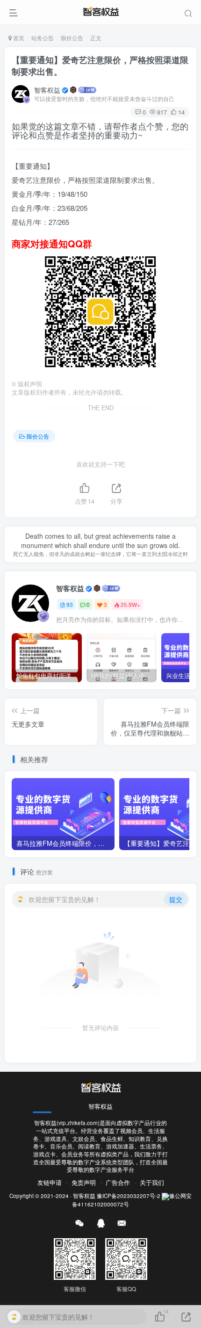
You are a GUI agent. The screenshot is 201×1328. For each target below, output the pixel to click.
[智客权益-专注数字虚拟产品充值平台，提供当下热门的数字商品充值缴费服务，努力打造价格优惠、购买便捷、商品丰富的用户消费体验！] (100, 1087)
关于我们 (152, 1182)
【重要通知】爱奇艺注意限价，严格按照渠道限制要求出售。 (100, 66)
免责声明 (84, 1182)
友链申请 (49, 1182)
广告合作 (118, 1182)
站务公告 (42, 38)
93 (69, 604)
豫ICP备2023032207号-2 (128, 1195)
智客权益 (47, 89)
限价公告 (72, 38)
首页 (18, 38)
